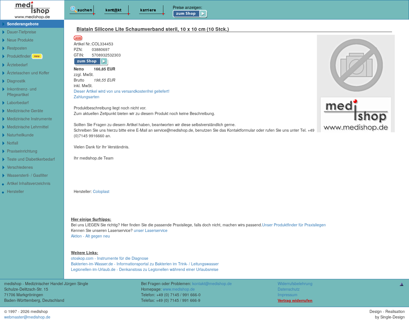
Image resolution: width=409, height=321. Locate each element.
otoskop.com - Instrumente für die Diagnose (109, 258)
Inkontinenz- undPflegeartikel (21, 91)
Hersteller (15, 191)
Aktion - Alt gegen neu (90, 236)
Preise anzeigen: (187, 7)
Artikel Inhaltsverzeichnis (28, 183)
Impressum (287, 294)
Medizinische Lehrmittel (27, 126)
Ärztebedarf (17, 64)
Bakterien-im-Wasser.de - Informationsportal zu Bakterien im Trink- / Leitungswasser (145, 263)
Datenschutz (289, 289)
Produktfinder (19, 56)
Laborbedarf (18, 102)
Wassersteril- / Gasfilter (27, 175)
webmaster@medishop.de (27, 317)
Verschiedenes (20, 167)
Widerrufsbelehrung (295, 283)
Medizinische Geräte (25, 110)
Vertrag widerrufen (295, 300)
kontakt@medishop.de (212, 283)
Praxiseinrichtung (22, 151)
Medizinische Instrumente (29, 118)
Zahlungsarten (86, 96)
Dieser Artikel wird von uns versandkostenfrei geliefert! (121, 91)
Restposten (17, 48)
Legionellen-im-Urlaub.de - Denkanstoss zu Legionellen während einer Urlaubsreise (144, 269)
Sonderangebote (23, 23)
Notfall (12, 143)
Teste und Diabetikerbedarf (31, 159)
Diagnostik (16, 81)
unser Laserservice (150, 230)
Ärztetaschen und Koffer (28, 72)
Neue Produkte (20, 40)
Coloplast (101, 191)
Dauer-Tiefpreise (21, 32)
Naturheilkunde (20, 135)
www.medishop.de (179, 289)
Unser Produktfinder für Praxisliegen (294, 224)
